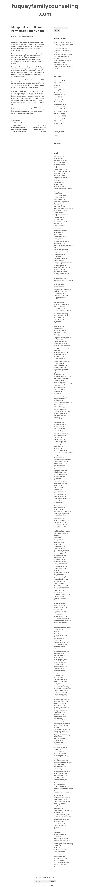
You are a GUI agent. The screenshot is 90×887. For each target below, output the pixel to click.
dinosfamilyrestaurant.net (61, 273)
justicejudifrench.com (60, 522)
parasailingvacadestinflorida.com (63, 816)
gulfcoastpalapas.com (60, 650)
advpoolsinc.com (59, 615)
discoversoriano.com (60, 439)
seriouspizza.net (58, 633)
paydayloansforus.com (60, 195)
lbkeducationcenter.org (60, 397)
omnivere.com (58, 179)
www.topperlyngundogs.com (62, 688)
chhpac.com (57, 847)
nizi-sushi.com (58, 537)
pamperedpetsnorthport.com (62, 338)
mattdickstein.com (59, 668)
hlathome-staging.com (60, 367)
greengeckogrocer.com (60, 365)
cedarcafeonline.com (60, 173)
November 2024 (58, 111)
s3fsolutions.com (59, 286)
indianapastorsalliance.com (62, 618)
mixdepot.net (57, 749)
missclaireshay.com (59, 157)
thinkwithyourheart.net (60, 308)
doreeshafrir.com (59, 509)
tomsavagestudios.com (60, 382)
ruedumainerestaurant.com (62, 498)
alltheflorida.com (58, 809)
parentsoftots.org (59, 657)
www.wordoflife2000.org (61, 314)
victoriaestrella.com (59, 600)
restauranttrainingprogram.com (63, 376)
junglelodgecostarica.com (61, 550)
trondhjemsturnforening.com (62, 792)
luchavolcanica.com (59, 591)
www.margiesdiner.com (60, 716)
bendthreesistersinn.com (61, 580)
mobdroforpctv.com (59, 430)
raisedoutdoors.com (59, 306)
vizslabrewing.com (59, 327)
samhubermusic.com (60, 864)
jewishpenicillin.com (59, 380)
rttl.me (56, 853)
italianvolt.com (58, 323)
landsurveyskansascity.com (62, 707)
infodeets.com (58, 168)
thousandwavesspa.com (61, 602)
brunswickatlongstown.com (62, 532)
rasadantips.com (58, 181)
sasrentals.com (58, 360)
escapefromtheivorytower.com (62, 290)
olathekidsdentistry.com (61, 343)
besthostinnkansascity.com (61, 858)
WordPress (40, 885)
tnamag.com (57, 640)
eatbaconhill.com (59, 186)
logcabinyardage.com (60, 663)
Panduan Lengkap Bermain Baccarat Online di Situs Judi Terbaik (62, 50)
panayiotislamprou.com (60, 240)
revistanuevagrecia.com (60, 504)
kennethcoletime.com (60, 528)
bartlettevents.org (59, 256)
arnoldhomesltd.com (60, 299)
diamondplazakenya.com (61, 794)
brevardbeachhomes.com (61, 288)
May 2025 (57, 97)
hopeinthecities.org (59, 426)
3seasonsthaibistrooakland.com (63, 402)
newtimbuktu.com (59, 182)
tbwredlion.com (58, 796)
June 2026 (57, 85)
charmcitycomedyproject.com (62, 511)
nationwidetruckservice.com (62, 594)
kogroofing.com (58, 232)
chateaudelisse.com (59, 243)
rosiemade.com (58, 339)
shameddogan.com (59, 655)
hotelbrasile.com (58, 253)
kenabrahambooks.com (61, 482)
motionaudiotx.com (59, 851)
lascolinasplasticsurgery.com (62, 724)
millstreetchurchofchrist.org (62, 814)
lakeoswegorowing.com (61, 838)
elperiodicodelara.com (60, 160)
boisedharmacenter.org (60, 413)
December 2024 (58, 109)
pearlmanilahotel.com (60, 225)
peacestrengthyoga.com (61, 694)
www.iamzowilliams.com (61, 760)
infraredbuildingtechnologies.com (63, 275)
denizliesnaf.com (58, 626)
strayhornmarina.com (60, 469)
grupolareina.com (59, 260)
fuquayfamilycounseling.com (62, 840)
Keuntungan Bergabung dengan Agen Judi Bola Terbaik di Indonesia (63, 56)
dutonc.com (57, 544)
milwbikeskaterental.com (61, 565)
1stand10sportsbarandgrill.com (63, 349)
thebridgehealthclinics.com (61, 652)
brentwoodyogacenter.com (61, 731)
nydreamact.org (58, 212)
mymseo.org (57, 845)
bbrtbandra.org (58, 219)
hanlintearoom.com (59, 823)
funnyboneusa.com (59, 583)
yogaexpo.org (58, 406)
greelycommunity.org (60, 496)
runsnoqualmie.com (59, 712)
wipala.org (57, 417)
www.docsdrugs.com (60, 714)
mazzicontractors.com (60, 770)
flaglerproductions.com (60, 471)
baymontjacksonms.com (61, 567)
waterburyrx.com (59, 613)
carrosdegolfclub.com (60, 279)
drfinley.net (57, 833)
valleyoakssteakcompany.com (62, 620)
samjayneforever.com (60, 805)
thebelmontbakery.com (60, 197)
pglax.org (56, 570)
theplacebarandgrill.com (61, 611)
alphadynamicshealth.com (61, 820)
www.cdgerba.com (59, 784)
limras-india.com (58, 158)
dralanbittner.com (59, 328)
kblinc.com (57, 334)
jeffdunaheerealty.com (60, 692)
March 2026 (57, 87)
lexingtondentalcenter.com (61, 371)
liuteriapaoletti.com (59, 574)
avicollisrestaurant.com (60, 607)
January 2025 (58, 106)
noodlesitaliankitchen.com (61, 210)
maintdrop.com (58, 227)
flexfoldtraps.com (59, 698)
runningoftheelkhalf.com (61, 690)
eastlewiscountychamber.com (62, 459)
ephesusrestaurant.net (60, 773)
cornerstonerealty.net (60, 755)
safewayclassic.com (59, 199)
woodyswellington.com (60, 775)
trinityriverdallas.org (59, 399)
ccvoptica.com (58, 736)
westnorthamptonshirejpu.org (62, 251)
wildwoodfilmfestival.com (61, 249)
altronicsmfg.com (59, 184)
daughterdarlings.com (60, 166)
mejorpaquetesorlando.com (62, 347)
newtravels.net (58, 194)
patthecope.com (58, 629)
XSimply (51, 885)
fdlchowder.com (58, 718)
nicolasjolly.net (58, 489)
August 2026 (57, 80)
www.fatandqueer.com (60, 703)
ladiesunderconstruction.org (62, 267)
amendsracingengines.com (62, 700)
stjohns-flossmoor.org (60, 581)
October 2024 (58, 113)
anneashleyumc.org (59, 705)
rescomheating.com (59, 855)
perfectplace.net (58, 400)
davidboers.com (58, 664)
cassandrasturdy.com (60, 432)
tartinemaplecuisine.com (61, 533)
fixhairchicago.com (59, 624)
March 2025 (57, 102)
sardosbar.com (58, 321)
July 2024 (57, 121)
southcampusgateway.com (61, 242)
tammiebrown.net (59, 543)
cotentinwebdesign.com (61, 264)
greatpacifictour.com (60, 598)
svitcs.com (57, 631)
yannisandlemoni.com (60, 330)
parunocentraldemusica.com (62, 786)
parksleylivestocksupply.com (62, 411)
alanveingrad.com (59, 557)
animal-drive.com (59, 639)
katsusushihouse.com (60, 495)
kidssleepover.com (59, 192)
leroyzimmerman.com (60, 831)
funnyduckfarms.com (60, 825)
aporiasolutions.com (60, 646)
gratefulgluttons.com (60, 428)
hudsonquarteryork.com (61, 781)
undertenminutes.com (60, 177)
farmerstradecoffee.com (61, 661)
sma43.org (57, 727)
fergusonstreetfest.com (60, 803)
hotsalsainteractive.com (60, 170)
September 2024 (59, 116)
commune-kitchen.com (60, 483)
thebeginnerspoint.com (60, 441)
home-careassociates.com (61, 408)
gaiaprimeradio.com (59, 541)
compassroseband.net (60, 635)
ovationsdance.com (59, 389)
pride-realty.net (58, 818)
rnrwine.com (57, 836)
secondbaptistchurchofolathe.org (63, 844)
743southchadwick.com (60, 291)
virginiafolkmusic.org (60, 387)
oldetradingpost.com (60, 266)
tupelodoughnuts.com (60, 341)
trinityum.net (57, 768)
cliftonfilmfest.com (59, 303)
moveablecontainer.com (61, 258)
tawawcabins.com (59, 317)
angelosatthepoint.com (60, 616)
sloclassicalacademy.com (61, 463)
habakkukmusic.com (60, 674)
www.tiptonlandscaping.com (62, 733)
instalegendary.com (59, 206)
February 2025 (58, 104)
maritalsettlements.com (61, 563)
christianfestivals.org (60, 552)
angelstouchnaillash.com (61, 352)
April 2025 (57, 99)
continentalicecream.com (61, 474)
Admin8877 (31, 36)
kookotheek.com (58, 238)
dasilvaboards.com (59, 465)
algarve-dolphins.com (60, 556)
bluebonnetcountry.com (61, 221)
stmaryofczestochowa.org (61, 520)
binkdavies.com (58, 478)
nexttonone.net (58, 676)
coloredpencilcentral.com (61, 301)
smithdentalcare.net (59, 860)
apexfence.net (58, 866)
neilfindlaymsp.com (59, 605)
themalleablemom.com (60, 526)
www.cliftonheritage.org (61, 725)
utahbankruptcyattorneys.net (62, 310)
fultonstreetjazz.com (59, 255)
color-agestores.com (60, 415)
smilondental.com (59, 356)
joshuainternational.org (60, 679)
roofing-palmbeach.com (61, 295)
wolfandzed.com (58, 744)
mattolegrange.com (59, 548)
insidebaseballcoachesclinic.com (63, 810)
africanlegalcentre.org (60, 493)
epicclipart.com (58, 223)
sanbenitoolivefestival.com (61, 434)
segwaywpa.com (58, 648)
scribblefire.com (58, 404)
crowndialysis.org (59, 375)
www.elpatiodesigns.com (61, 779)
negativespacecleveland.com (62, 572)
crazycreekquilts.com (60, 476)
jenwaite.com (57, 827)
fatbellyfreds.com (59, 777)
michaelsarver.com (59, 363)
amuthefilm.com (58, 485)
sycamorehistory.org (60, 753)
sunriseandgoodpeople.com (62, 576)
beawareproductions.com (61, 513)
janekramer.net (58, 535)
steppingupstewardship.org (62, 735)
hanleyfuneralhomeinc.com (62, 345)
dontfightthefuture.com (60, 297)
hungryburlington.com (60, 530)
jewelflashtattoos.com (60, 216)
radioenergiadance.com (60, 236)
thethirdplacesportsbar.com (62, 772)
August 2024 (57, 118)
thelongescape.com (59, 546)
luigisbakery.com (58, 740)
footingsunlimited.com (60, 711)
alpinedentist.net (58, 234)
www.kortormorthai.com (61, 701)
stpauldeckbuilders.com (61, 709)
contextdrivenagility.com (61, 515)
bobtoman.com (58, 229)
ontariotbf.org (58, 205)
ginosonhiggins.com (59, 559)
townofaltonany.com (60, 568)
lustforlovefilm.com (59, 487)
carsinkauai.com (58, 812)
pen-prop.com (58, 683)
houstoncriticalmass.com (61, 450)
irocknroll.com (58, 312)
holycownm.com (58, 592)
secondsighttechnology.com (62, 362)
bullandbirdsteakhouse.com (62, 722)
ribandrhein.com (58, 391)
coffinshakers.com (59, 519)
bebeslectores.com (59, 269)
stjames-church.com (59, 506)
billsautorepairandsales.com (62, 797)
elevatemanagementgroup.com (63, 829)
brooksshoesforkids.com (61, 642)
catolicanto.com (58, 395)
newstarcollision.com (60, 358)
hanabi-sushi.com (59, 742)
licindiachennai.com (59, 164)
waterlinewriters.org (59, 653)
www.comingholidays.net (61, 443)
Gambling (20, 120)
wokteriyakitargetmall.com (61, 369)
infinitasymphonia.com (60, 491)
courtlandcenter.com (60, 604)
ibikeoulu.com (58, 517)
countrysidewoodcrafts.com (62, 201)
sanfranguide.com (59, 445)
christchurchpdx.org (59, 480)
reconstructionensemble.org (62, 587)
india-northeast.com (59, 293)
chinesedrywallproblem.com (62, 578)
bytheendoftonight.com (60, 424)
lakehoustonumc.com (60, 672)
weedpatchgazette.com (60, 332)
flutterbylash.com (59, 821)
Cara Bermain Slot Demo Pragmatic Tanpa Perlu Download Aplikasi (63, 66)
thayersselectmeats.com (61, 644)
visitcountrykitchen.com (61, 554)
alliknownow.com (59, 458)
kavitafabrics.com (59, 589)
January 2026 (58, 92)
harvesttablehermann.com (61, 277)
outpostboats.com (59, 423)
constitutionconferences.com (62, 628)
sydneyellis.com (58, 373)
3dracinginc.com (58, 448)
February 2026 (58, 90)
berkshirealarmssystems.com (62, 325)
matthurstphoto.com (60, 807)
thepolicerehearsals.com (61, 456)
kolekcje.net (57, 393)
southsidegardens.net (60, 766)
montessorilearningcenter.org (62, 801)
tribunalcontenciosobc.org (61, 461)
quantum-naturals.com (60, 799)
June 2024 (57, 123)
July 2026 (57, 83)
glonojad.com (58, 502)
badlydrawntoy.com (59, 670)
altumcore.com (58, 637)
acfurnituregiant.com (60, 175)
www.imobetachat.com (60, 666)
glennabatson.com (59, 467)
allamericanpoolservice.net (61, 378)
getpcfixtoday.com (59, 218)
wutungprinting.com (60, 561)
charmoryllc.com (58, 447)
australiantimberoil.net (60, 271)
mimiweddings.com (59, 857)
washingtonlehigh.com (60, 738)
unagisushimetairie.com (61, 214)
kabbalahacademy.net (60, 354)
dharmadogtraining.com (61, 849)
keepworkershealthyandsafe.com (63, 208)
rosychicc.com (58, 421)
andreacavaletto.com (60, 410)
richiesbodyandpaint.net (61, 162)
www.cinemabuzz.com (60, 748)
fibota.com (57, 783)
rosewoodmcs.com (59, 751)
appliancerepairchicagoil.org (62, 203)
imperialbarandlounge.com (61, 304)
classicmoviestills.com (60, 435)
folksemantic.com (59, 319)
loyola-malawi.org (59, 419)
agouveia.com (58, 842)
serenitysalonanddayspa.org (62, 171)
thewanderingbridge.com (61, 524)
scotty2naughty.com (59, 507)
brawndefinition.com (60, 472)
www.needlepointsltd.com (61, 720)
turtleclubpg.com (59, 596)
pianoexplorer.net (59, 764)
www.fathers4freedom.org (61, 687)
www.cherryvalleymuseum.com (63, 262)
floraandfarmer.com (59, 284)
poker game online (22, 122)
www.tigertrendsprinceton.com (63, 685)
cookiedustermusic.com (61, 585)
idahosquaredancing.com (61, 315)
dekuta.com (57, 746)
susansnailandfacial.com (61, 681)
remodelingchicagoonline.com (62, 729)
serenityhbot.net (58, 677)
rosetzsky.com (58, 500)
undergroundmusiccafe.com (62, 862)
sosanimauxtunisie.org (60, 230)
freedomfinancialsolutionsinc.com (63, 696)
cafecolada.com (58, 437)
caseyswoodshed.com (60, 622)
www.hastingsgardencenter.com (63, 762)
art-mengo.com (58, 539)
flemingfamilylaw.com (60, 834)
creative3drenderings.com (61, 659)
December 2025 (58, 94)
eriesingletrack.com (59, 336)
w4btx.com (57, 351)
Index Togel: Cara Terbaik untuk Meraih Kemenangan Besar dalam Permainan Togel (63, 44)
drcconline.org (58, 609)
